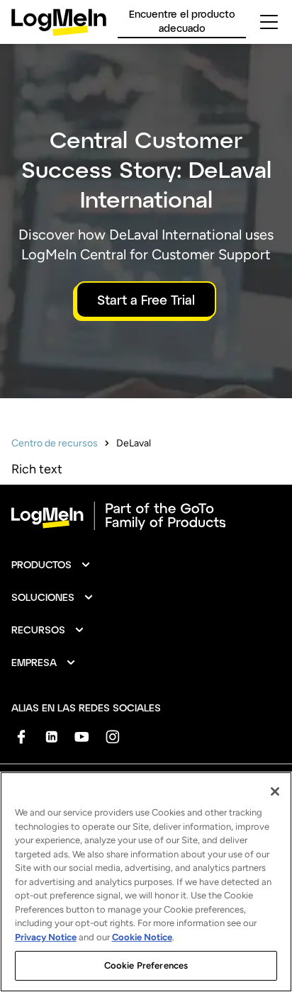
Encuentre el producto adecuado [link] (182, 21)
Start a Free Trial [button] (146, 300)
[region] (146, 882)
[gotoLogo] (58, 22)
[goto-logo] (146, 516)
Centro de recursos (54, 443)
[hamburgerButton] (269, 22)
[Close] (275, 791)
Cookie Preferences (146, 965)
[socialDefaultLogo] (20, 736)
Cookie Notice (142, 937)
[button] (51, 565)
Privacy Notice (46, 937)
